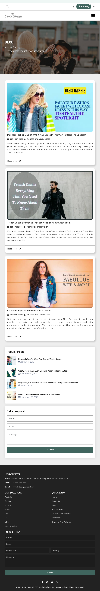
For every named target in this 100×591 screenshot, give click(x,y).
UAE (6, 514)
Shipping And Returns (61, 522)
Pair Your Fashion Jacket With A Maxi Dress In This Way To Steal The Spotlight (46, 134)
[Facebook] (42, 582)
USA (6, 522)
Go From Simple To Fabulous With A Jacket (29, 310)
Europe (8, 505)
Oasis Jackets (45, 587)
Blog (17, 47)
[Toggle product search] (7, 6)
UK (6, 518)
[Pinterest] (47, 582)
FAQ (54, 505)
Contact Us (56, 518)
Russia (7, 509)
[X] (57, 582)
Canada (8, 501)
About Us (56, 501)
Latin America (11, 526)
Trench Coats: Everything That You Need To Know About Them (38, 222)
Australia (8, 497)
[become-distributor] (73, 6)
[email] (94, 6)
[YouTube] (52, 582)
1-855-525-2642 (20, 483)
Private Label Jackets (61, 514)
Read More (12, 161)
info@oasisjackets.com (23, 487)
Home (8, 47)
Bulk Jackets (57, 509)
